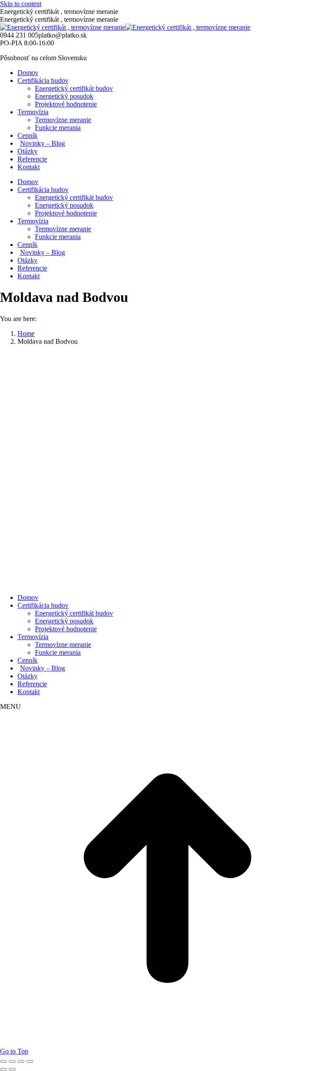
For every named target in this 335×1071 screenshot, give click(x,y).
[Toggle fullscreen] (20, 1061)
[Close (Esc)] (3, 1061)
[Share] (12, 1061)
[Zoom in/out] (29, 1061)
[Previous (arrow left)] (3, 1069)
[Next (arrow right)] (12, 1069)
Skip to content (20, 3)
